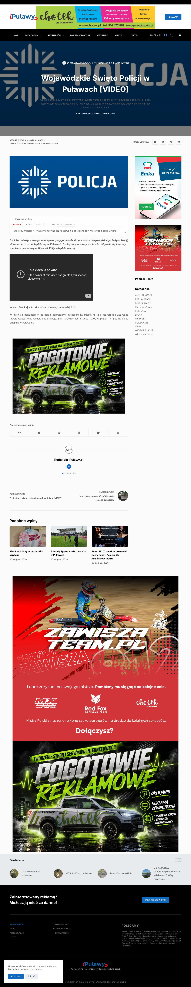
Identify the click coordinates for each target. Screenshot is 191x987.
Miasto (118, 35)
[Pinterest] (171, 142)
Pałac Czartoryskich (121, 873)
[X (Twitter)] (163, 142)
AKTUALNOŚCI (54, 35)
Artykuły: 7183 (69, 473)
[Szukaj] (171, 35)
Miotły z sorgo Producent (132, 931)
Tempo (38, 224)
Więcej (134, 35)
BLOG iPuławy (143, 302)
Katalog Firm (31, 35)
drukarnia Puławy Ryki (148, 941)
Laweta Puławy (166, 941)
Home (15, 35)
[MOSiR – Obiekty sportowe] (14, 873)
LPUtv (138, 314)
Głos (53, 224)
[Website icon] (69, 466)
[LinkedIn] (179, 142)
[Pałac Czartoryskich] (102, 873)
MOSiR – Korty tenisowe (79, 873)
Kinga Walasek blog (152, 931)
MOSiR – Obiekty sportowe (30, 873)
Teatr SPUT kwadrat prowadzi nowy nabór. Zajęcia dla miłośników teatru (109, 555)
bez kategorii (142, 298)
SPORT (139, 326)
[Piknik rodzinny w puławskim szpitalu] (28, 536)
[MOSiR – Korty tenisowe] (58, 873)
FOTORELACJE (143, 306)
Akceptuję (16, 976)
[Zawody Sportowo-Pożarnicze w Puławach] (69, 536)
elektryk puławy (141, 934)
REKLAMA (173, 16)
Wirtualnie (102, 35)
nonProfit (140, 318)
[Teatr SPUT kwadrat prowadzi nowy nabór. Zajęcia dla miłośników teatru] (110, 536)
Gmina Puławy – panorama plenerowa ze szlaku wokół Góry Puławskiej (167, 873)
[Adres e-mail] (118, 433)
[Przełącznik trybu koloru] (179, 35)
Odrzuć (31, 976)
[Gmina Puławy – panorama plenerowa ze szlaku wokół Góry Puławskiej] (146, 873)
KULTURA (140, 310)
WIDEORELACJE (144, 330)
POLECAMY (141, 322)
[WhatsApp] (98, 433)
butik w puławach (155, 934)
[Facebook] (165, 35)
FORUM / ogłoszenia (80, 35)
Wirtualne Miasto (144, 334)
